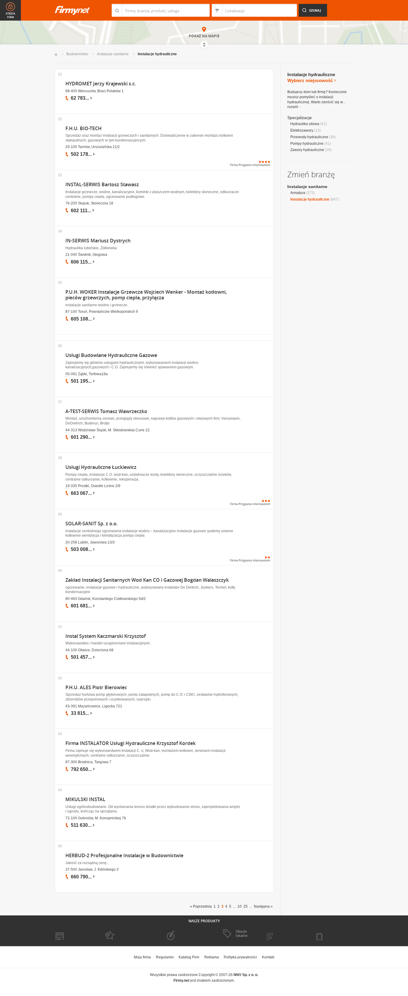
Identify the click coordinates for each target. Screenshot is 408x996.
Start (56, 54)
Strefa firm (10, 15)
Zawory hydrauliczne (307, 150)
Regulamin (165, 957)
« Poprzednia (201, 906)
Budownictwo (77, 54)
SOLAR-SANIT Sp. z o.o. (91, 524)
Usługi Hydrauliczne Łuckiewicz (100, 467)
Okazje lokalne (242, 933)
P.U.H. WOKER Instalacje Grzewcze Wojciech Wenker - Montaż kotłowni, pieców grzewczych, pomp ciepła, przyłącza (146, 295)
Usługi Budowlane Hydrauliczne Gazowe (111, 355)
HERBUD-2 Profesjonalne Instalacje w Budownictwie (124, 855)
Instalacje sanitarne (113, 54)
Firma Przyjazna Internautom (123, 934)
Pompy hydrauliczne (306, 143)
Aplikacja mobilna (333, 934)
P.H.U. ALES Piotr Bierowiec (96, 687)
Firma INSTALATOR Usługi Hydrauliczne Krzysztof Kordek (130, 743)
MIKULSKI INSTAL (85, 799)
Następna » (263, 906)
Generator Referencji (179, 934)
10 (239, 906)
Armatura (297, 193)
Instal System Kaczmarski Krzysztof (105, 636)
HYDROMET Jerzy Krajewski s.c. (100, 84)
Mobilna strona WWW (72, 934)
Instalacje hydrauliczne (157, 54)
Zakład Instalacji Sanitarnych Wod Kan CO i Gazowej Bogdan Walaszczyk (147, 580)
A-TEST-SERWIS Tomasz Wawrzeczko (106, 411)
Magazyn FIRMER (284, 934)
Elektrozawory (301, 130)
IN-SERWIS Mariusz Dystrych (98, 241)
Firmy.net (72, 10)
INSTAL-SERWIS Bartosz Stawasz (102, 184)
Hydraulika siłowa (304, 124)
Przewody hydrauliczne (309, 137)
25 (245, 906)
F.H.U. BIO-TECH (83, 128)
